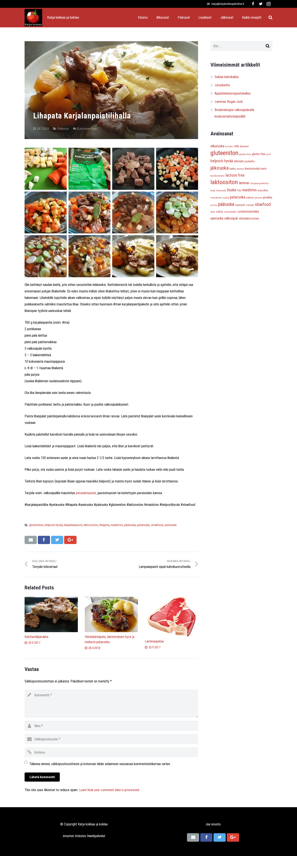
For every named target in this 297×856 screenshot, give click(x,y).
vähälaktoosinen (249, 218)
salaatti (250, 205)
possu (213, 205)
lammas (244, 183)
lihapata (104, 525)
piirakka (267, 197)
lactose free (235, 175)
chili (236, 146)
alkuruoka (217, 146)
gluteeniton (36, 525)
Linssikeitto (222, 85)
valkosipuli (231, 218)
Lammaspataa (154, 641)
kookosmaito (217, 175)
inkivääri (239, 161)
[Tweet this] (57, 540)
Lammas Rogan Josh (229, 102)
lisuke (231, 189)
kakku (232, 168)
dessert (244, 146)
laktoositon (90, 525)
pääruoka (130, 525)
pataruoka (143, 525)
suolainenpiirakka (248, 211)
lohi (239, 190)
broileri (229, 146)
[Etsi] (270, 18)
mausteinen (216, 197)
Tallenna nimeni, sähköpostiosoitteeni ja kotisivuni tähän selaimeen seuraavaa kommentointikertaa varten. (100, 764)
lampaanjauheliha (259, 183)
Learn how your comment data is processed (109, 790)
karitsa (240, 168)
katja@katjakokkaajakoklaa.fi (228, 3)
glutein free (245, 154)
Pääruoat (63, 129)
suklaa (219, 211)
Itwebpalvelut (96, 836)
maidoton (117, 525)
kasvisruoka (252, 169)
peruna (258, 197)
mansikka (263, 190)
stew (212, 211)
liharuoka (221, 190)
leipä (212, 190)
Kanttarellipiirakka (36, 637)
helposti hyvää (54, 525)
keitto (263, 168)
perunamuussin (86, 493)
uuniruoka (170, 525)
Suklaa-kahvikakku (227, 77)
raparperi (240, 205)
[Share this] (44, 540)
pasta (226, 197)
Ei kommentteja (87, 129)
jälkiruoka (219, 168)
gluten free (258, 154)
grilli (268, 154)
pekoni (250, 197)
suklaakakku (230, 211)
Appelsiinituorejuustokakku (232, 93)
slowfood (157, 525)
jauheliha (250, 161)
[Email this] (31, 540)
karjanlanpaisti (73, 525)
